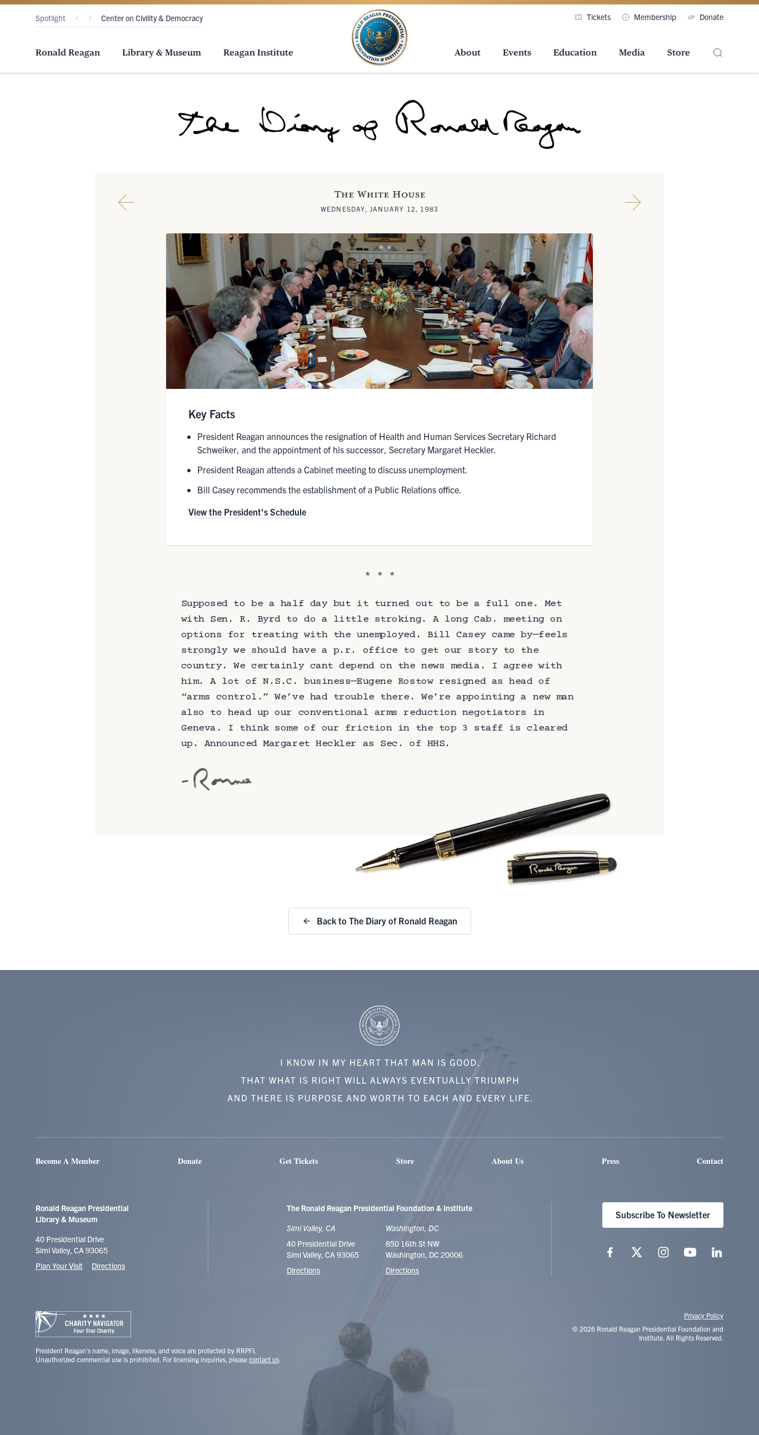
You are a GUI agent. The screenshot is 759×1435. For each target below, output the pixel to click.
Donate (711, 17)
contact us (264, 1359)
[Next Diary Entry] (633, 202)
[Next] (90, 18)
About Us (507, 1161)
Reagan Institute (258, 52)
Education (575, 52)
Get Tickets (298, 1161)
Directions (108, 1266)
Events (517, 52)
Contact (710, 1161)
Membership (655, 17)
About (468, 52)
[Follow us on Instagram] (663, 1252)
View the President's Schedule (247, 511)
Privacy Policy (703, 1315)
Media (632, 52)
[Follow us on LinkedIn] (716, 1252)
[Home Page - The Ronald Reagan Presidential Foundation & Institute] (379, 38)
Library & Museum (161, 52)
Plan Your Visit (59, 1266)
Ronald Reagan (68, 52)
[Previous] (76, 18)
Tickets (599, 17)
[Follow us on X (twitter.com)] (636, 1252)
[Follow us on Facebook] (610, 1252)
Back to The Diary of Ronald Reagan (387, 920)
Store (678, 52)
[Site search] (717, 53)
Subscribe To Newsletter (663, 1214)
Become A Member (67, 1161)
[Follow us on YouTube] (690, 1252)
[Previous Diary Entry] (126, 202)
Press (610, 1161)
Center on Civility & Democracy (152, 18)
